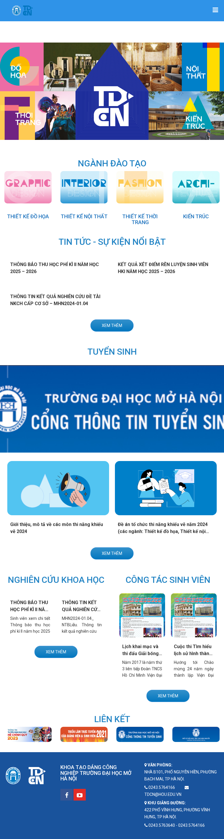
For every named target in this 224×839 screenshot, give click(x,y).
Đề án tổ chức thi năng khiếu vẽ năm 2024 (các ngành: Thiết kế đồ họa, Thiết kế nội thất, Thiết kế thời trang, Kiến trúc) (163, 531)
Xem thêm (112, 325)
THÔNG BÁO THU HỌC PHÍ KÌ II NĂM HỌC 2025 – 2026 (29, 609)
